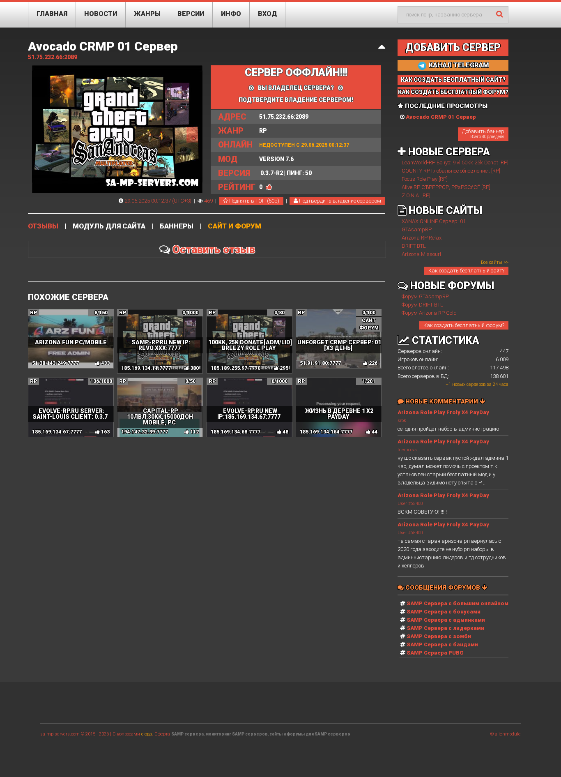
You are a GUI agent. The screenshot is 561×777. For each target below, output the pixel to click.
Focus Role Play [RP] (425, 179)
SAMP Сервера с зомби (439, 636)
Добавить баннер (483, 133)
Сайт (369, 320)
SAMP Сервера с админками (446, 620)
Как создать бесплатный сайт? (466, 270)
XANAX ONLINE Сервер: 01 (434, 221)
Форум (369, 328)
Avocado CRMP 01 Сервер (103, 46)
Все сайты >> (494, 262)
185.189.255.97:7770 (235, 368)
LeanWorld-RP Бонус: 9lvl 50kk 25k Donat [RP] (455, 162)
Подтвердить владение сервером (339, 201)
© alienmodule (505, 734)
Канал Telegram (458, 65)
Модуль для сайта (109, 226)
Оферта (162, 734)
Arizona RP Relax (421, 238)
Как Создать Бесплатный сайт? (453, 79)
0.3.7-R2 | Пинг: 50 (265, 173)
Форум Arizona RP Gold (429, 313)
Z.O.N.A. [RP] (416, 195)
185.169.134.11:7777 (146, 368)
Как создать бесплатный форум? (463, 325)
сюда (146, 734)
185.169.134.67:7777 (57, 432)
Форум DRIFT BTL (422, 305)
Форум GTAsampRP (425, 296)
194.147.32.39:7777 (144, 432)
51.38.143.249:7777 (55, 363)
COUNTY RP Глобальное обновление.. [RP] (451, 171)
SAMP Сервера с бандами (442, 644)
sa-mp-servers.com (60, 734)
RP (242, 131)
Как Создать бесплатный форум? (453, 92)
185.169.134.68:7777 (235, 432)
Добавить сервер (453, 47)
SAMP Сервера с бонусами (444, 612)
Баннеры (176, 226)
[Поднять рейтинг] (268, 187)
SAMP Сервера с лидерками (445, 628)
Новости (100, 14)
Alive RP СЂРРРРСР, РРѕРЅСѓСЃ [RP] (446, 187)
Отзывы (43, 226)
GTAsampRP (417, 229)
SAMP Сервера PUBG (435, 653)
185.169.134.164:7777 (326, 432)
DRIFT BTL (414, 246)
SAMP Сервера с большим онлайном (457, 603)
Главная (52, 14)
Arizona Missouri (421, 254)
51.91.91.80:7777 (320, 363)
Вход (267, 14)
